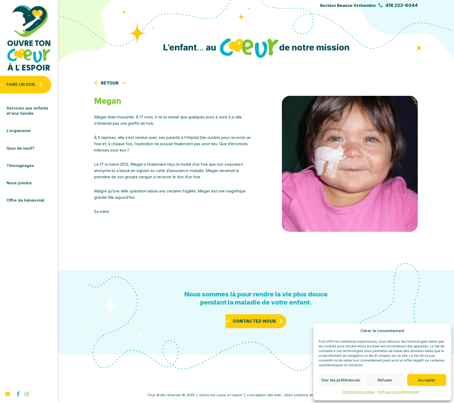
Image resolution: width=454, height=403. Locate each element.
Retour (110, 83)
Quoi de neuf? (20, 148)
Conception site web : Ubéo (282, 395)
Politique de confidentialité (398, 392)
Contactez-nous (254, 321)
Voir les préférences (340, 380)
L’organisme (19, 130)
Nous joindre (19, 182)
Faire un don (21, 84)
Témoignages (20, 165)
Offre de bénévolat (25, 200)
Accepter (426, 380)
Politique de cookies (359, 392)
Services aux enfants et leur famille (27, 111)
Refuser (385, 380)
